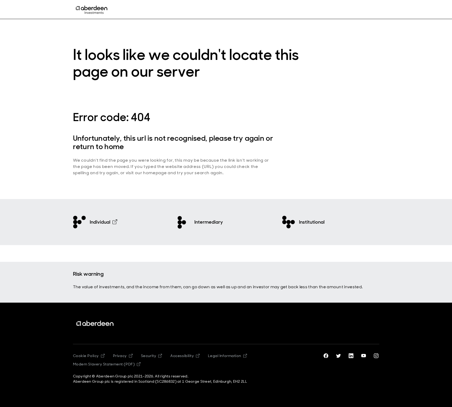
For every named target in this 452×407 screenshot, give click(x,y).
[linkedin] (351, 356)
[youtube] (363, 356)
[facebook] (326, 356)
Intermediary (208, 222)
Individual (100, 222)
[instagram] (376, 356)
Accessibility (182, 355)
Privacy (120, 355)
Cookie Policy (86, 355)
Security (148, 355)
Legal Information (224, 355)
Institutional (312, 222)
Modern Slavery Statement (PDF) (104, 364)
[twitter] (338, 356)
